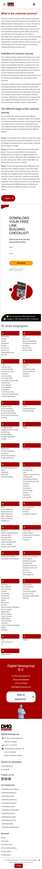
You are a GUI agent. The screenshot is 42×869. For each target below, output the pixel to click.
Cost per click (6, 367)
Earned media (6, 406)
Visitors (25, 640)
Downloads (5, 769)
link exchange (28, 490)
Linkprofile (26, 495)
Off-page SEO (6, 535)
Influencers (5, 449)
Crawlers (4, 374)
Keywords (4, 472)
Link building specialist (31, 481)
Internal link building (8, 456)
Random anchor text (30, 568)
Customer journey (7, 392)
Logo (24, 472)
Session (4, 605)
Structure (4, 623)
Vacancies (5, 841)
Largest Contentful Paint (31, 474)
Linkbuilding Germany (9, 800)
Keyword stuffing (7, 477)
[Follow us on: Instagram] (9, 778)
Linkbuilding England (8, 803)
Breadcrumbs (27, 350)
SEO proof (5, 603)
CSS (3, 365)
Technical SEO (28, 593)
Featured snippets (29, 408)
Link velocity (27, 468)
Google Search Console (9, 430)
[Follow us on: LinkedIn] (2, 778)
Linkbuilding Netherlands (10, 827)
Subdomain (5, 593)
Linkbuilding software (30, 479)
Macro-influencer (7, 509)
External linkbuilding (8, 413)
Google (3, 439)
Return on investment (30, 556)
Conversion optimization (9, 394)
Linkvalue (26, 484)
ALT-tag (4, 355)
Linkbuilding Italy (7, 824)
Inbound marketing (7, 451)
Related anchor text (30, 565)
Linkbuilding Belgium (8, 793)
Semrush (4, 584)
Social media (5, 589)
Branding (26, 346)
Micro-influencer (6, 516)
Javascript (26, 449)
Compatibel (5, 389)
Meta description (7, 518)
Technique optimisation (31, 596)
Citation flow (5, 383)
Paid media (27, 531)
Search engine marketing (10, 607)
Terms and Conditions (9, 848)
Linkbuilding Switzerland (10, 810)
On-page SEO (6, 537)
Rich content (27, 572)
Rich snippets (27, 559)
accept (19, 866)
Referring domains (29, 561)
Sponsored (5, 596)
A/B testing (5, 337)
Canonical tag (6, 376)
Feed (24, 406)
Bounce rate (27, 348)
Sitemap (4, 630)
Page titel (26, 540)
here (34, 860)
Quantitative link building (10, 559)
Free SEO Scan (6, 844)
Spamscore (5, 598)
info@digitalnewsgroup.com (14, 749)
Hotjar (25, 427)
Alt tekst (4, 346)
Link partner (27, 488)
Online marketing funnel (9, 533)
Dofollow (26, 374)
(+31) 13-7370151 (10, 745)
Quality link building (8, 556)
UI (2, 644)
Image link (4, 453)
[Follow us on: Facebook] (6, 778)
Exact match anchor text (9, 415)
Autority (3, 339)
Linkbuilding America (8, 820)
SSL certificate (6, 587)
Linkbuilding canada (8, 817)
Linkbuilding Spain (7, 796)
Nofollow (26, 512)
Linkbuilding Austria (8, 813)
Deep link (26, 376)
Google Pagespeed (8, 437)
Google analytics (7, 427)
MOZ (3, 507)
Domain (25, 365)
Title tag (25, 598)
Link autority (27, 497)
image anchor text (7, 458)
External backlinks (7, 411)
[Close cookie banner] (39, 860)
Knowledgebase (7, 766)
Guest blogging (6, 434)
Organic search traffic (8, 546)
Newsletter (26, 509)
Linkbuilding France (8, 806)
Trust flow (26, 589)
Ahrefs (3, 341)
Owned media (6, 540)
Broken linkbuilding (29, 341)
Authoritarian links (7, 352)
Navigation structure (30, 514)
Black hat (26, 339)
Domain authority (29, 371)
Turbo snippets (28, 587)
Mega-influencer (7, 512)
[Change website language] (34, 4)
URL (3, 640)
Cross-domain (6, 385)
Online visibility (6, 544)
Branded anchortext (30, 343)
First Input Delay (28, 411)
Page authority (28, 533)
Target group (27, 584)
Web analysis (6, 654)
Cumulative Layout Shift (9, 380)
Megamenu (5, 521)
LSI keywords (27, 477)
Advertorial (5, 343)
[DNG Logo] (11, 4)
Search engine (6, 614)
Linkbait (25, 493)
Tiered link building (29, 591)
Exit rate (4, 418)
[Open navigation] (4, 4)
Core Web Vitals (7, 378)
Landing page (28, 470)
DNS (24, 367)
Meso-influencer (7, 514)
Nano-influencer (28, 507)
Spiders (4, 591)
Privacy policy (6, 851)
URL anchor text (7, 642)
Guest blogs (5, 432)
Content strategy (7, 369)
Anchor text (5, 348)
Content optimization (8, 396)
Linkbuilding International (10, 789)
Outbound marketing (8, 542)
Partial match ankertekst (31, 535)
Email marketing (7, 408)
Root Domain (27, 563)
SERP (3, 600)
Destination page (29, 369)
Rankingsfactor (28, 574)
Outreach (4, 531)
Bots (24, 337)
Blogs (3, 838)
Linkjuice (26, 486)
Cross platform (6, 387)
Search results (6, 621)
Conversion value (7, 371)
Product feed (27, 537)
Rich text (26, 570)
